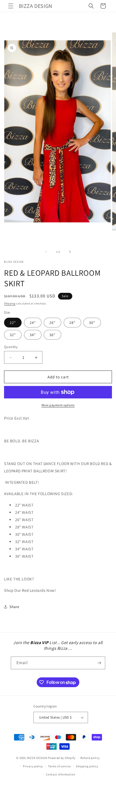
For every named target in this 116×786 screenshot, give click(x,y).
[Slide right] (70, 252)
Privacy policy (33, 766)
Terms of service (59, 766)
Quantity (11, 347)
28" (72, 322)
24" (33, 322)
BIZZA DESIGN (37, 758)
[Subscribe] (99, 663)
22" (13, 322)
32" (13, 334)
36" (52, 334)
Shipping (9, 303)
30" (92, 322)
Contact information (60, 774)
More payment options (58, 405)
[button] (11, 6)
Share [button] (14, 606)
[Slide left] (46, 252)
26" (52, 322)
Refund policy (90, 758)
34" (33, 334)
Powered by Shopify (62, 758)
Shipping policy (87, 766)
